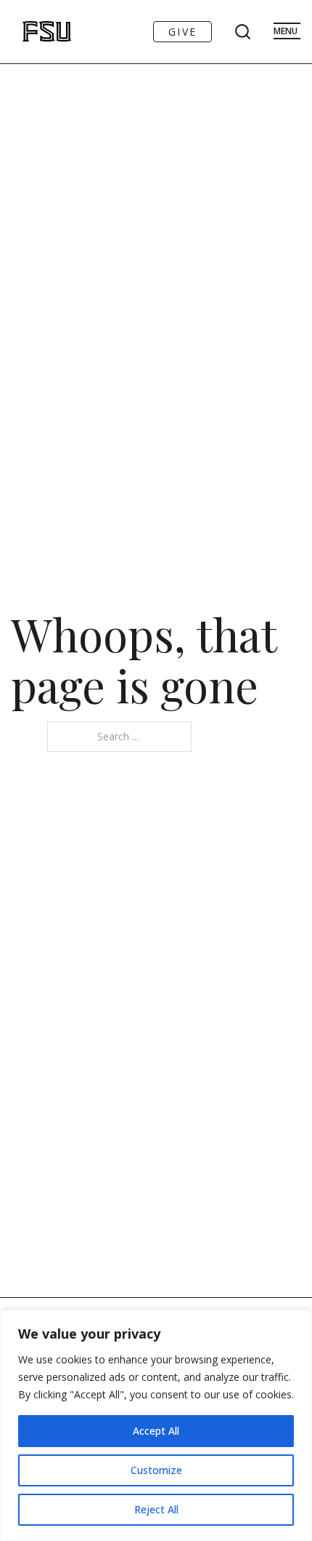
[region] (156, 1425)
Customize (156, 1470)
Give (182, 32)
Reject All (156, 1509)
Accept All (156, 1431)
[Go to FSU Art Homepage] (32, 32)
